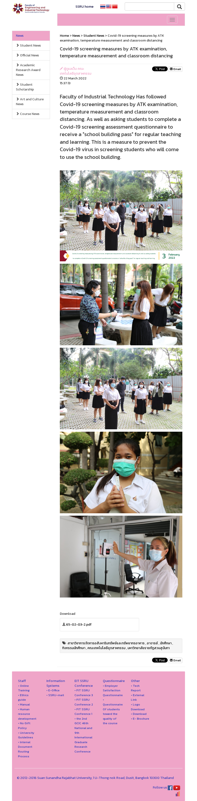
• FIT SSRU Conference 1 (83, 711)
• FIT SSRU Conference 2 (83, 702)
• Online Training (24, 688)
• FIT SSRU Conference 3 (83, 692)
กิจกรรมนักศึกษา (73, 648)
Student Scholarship (25, 87)
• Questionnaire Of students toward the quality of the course (113, 711)
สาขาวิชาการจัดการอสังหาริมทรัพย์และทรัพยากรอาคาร (106, 643)
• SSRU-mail (55, 695)
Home (64, 35)
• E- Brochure (140, 718)
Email (177, 69)
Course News (29, 113)
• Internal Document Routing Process (25, 749)
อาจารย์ (152, 643)
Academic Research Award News (28, 70)
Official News (29, 55)
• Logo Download (138, 706)
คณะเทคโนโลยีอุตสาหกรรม (106, 648)
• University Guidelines (26, 735)
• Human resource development (27, 714)
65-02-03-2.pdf (79, 624)
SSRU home (84, 6)
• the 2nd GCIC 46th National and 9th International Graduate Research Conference (83, 735)
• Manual (24, 704)
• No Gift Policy (24, 725)
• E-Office (53, 690)
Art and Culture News (30, 102)
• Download (139, 713)
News (20, 35)
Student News (30, 45)
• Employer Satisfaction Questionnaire (113, 690)
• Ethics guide (23, 697)
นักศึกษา (166, 643)
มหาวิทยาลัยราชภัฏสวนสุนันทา (149, 648)
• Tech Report (136, 688)
